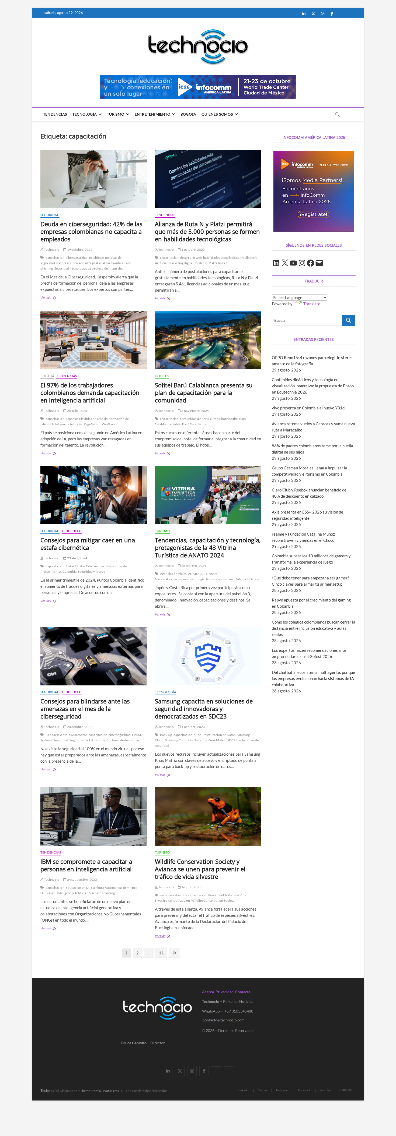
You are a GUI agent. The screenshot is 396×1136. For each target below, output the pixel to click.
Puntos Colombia (64, 571)
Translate (311, 303)
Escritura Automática (106, 888)
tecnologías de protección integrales (96, 268)
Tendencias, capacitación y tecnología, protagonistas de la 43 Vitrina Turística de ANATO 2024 (208, 547)
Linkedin (243, 1090)
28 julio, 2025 (76, 411)
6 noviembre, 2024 (195, 411)
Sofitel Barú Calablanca (189, 424)
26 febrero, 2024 (193, 566)
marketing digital (181, 263)
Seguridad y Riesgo (91, 571)
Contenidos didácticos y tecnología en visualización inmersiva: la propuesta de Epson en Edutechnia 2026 (313, 385)
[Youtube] (216, 1066)
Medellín (200, 263)
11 (163, 952)
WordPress (111, 1091)
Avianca (181, 895)
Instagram (282, 1090)
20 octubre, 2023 (79, 727)
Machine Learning (102, 893)
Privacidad (225, 991)
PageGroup (92, 424)
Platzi (213, 263)
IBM (126, 888)
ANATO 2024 (197, 574)
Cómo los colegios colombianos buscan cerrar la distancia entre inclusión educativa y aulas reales (313, 628)
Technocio (51, 249)
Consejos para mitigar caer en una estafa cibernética (87, 543)
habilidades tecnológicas (221, 258)
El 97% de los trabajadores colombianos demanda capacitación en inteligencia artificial (90, 392)
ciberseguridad (77, 258)
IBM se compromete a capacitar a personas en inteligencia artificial (86, 865)
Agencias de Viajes (173, 574)
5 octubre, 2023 (193, 727)
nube (197, 735)
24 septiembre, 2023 (81, 879)
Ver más (55, 298)
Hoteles (162, 376)
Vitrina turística (247, 579)
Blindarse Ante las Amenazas (66, 735)
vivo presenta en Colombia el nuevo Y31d (308, 407)
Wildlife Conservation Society (212, 900)
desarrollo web (191, 258)
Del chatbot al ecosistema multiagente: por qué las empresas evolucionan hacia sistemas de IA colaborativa (313, 678)
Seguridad (50, 215)
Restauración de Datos (219, 735)
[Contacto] (228, 1066)
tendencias (214, 579)
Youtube (325, 1090)
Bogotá (188, 114)
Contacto (243, 991)
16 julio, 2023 (191, 887)
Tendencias (55, 114)
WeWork (108, 424)
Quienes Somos (217, 114)
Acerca (208, 991)
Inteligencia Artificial (67, 424)
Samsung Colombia (179, 740)
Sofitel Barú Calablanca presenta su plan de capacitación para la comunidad (204, 392)
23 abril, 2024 (76, 558)
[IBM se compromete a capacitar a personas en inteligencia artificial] (93, 816)
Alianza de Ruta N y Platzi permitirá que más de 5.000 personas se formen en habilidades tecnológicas (207, 231)
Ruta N (223, 263)
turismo (229, 579)
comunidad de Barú (194, 419)
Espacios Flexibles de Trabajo (87, 419)
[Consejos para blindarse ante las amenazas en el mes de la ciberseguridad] (93, 656)
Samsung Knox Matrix (210, 740)
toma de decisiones (126, 740)
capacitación (55, 258)
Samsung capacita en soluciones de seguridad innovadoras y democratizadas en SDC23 (204, 708)
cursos (215, 419)
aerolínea (167, 895)
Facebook (304, 1090)
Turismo (115, 114)
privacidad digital (85, 263)
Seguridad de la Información (90, 740)
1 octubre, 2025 (193, 249)
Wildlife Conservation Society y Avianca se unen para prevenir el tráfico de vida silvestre (200, 868)
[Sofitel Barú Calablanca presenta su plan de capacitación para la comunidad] (208, 340)
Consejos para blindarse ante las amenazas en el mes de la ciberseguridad (85, 708)
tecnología (197, 579)
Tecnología (84, 114)
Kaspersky (63, 263)
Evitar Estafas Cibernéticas (85, 566)
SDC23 (232, 740)
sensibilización (179, 900)
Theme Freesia (90, 1091)
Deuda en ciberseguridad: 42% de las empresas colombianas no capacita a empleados (91, 231)
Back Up (166, 735)
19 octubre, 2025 (79, 249)
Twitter (262, 1090)
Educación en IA (77, 888)
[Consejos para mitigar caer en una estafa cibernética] (93, 495)
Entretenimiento (152, 114)
